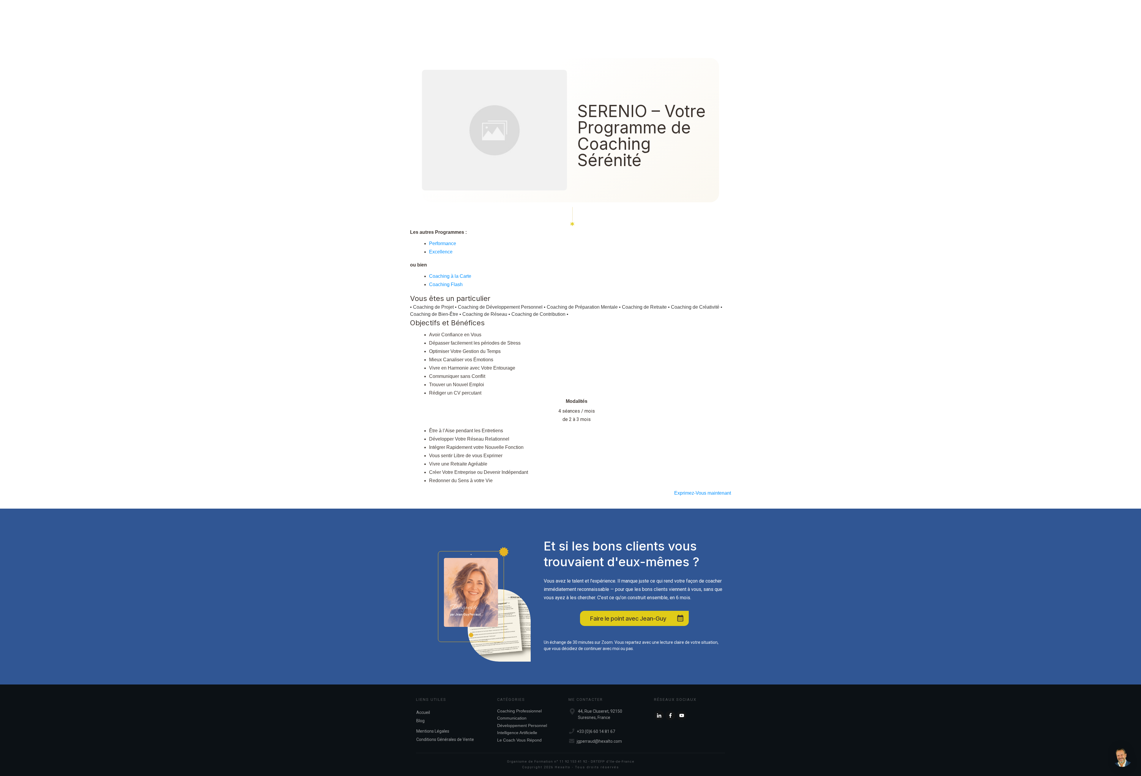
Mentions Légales (432, 731)
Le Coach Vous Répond (519, 740)
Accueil (423, 712)
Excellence (441, 251)
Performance (442, 243)
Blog (420, 720)
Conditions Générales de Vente (445, 739)
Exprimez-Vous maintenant (702, 493)
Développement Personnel (522, 725)
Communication (512, 718)
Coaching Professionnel (519, 711)
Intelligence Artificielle (517, 732)
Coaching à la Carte (450, 276)
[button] (1122, 757)
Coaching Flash (446, 284)
